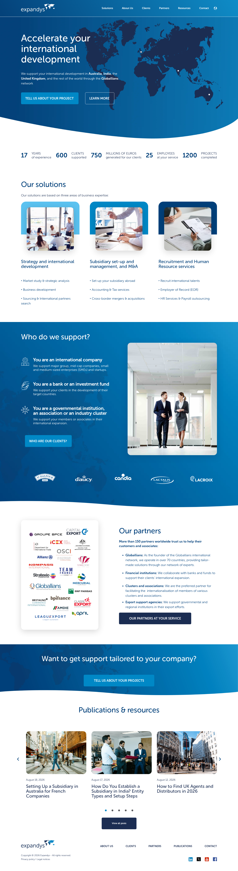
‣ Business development (38, 290)
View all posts (119, 823)
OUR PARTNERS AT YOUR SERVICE (155, 618)
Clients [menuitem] (146, 8)
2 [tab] (112, 810)
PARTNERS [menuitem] (154, 846)
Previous (18, 759)
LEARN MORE (99, 98)
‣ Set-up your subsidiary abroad (112, 281)
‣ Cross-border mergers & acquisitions (117, 298)
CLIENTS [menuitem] (131, 846)
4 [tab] (126, 810)
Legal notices (43, 859)
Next (220, 759)
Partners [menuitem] (164, 8)
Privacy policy (28, 859)
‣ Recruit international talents (179, 281)
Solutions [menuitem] (107, 8)
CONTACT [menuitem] (211, 846)
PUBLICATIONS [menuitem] (183, 846)
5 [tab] (132, 810)
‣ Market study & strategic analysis (45, 281)
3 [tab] (119, 810)
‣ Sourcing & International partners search (46, 301)
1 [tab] (106, 810)
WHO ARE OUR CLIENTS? (48, 441)
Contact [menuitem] (204, 8)
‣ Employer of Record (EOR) (178, 290)
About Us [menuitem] (127, 8)
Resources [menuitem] (184, 8)
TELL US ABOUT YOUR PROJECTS (119, 680)
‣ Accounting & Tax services (109, 290)
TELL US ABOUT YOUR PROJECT (49, 98)
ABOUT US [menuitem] (106, 846)
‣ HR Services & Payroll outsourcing (184, 298)
